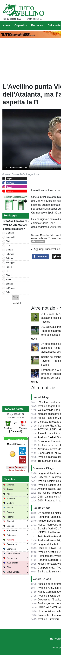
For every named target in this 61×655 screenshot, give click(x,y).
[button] (15, 297)
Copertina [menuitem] (20, 25)
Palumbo (10, 254)
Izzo (8, 245)
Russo (9, 267)
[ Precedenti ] (15, 431)
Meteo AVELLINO (16, 440)
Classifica (9, 479)
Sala (8, 292)
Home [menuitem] (6, 25)
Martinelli (10, 233)
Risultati (16, 303)
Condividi (41, 256)
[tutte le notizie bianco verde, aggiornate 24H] (23, 10)
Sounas (9, 284)
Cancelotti (10, 237)
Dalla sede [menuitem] (54, 25)
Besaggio (10, 262)
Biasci (9, 275)
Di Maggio (10, 288)
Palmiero (10, 258)
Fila (7, 271)
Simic (8, 241)
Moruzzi (9, 250)
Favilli (8, 279)
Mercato (44, 235)
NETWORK (55, 639)
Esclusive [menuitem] (37, 25)
